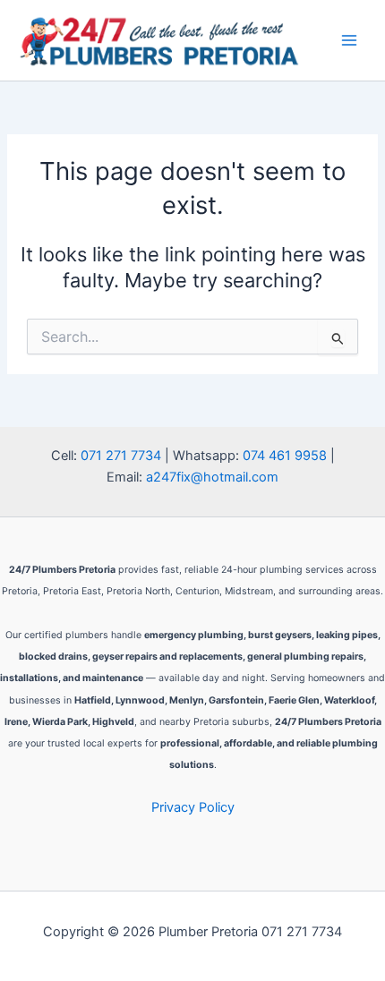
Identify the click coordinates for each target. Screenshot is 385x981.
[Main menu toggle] (349, 40)
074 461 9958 (285, 456)
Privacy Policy (193, 807)
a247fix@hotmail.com (212, 477)
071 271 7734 (121, 456)
